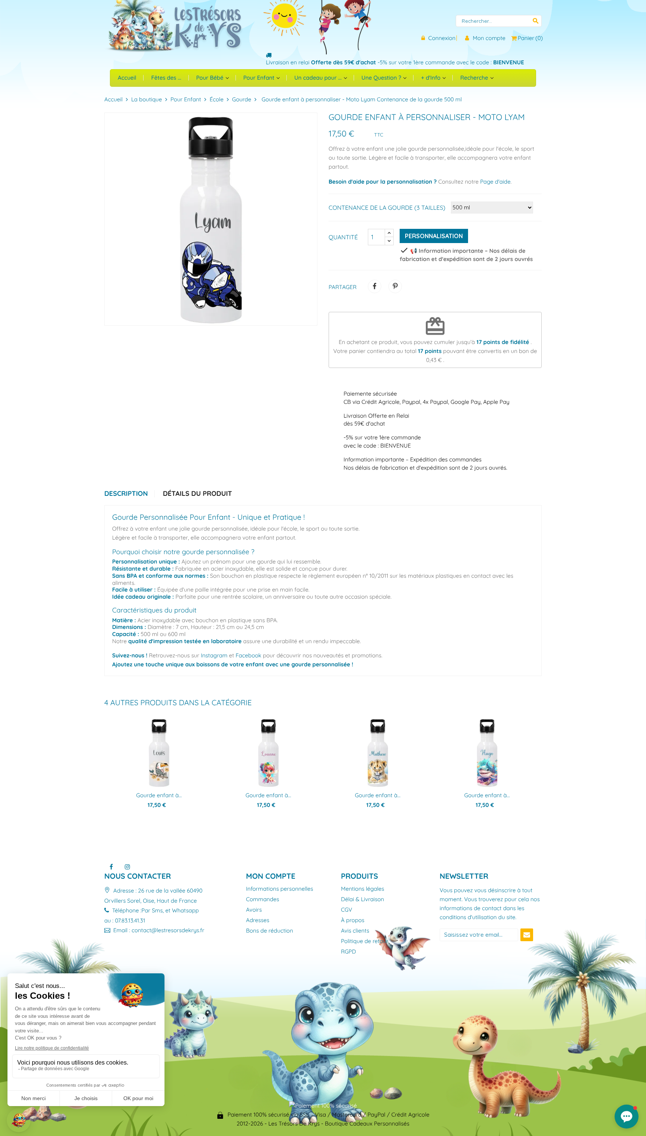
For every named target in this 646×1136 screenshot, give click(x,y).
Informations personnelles (279, 889)
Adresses (257, 920)
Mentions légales (362, 889)
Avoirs (254, 910)
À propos (352, 920)
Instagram (214, 655)
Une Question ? (382, 77)
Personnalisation (434, 236)
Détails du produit (197, 493)
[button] (627, 1117)
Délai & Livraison (362, 899)
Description (126, 493)
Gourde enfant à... (159, 795)
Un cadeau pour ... (318, 77)
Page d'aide (495, 181)
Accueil (127, 77)
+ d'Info (431, 77)
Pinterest (395, 286)
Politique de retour (364, 941)
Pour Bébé (210, 77)
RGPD (348, 952)
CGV (346, 910)
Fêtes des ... (166, 77)
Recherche (474, 77)
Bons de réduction (269, 931)
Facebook (248, 655)
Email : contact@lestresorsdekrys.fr (158, 930)
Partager (374, 286)
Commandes (262, 899)
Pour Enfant (259, 77)
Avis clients (355, 931)
